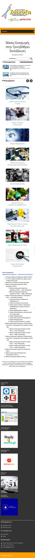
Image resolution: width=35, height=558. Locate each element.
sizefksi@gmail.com (8, 547)
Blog (4, 536)
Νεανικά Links (7, 527)
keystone (10, 555)
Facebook (5, 534)
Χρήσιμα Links (7, 525)
